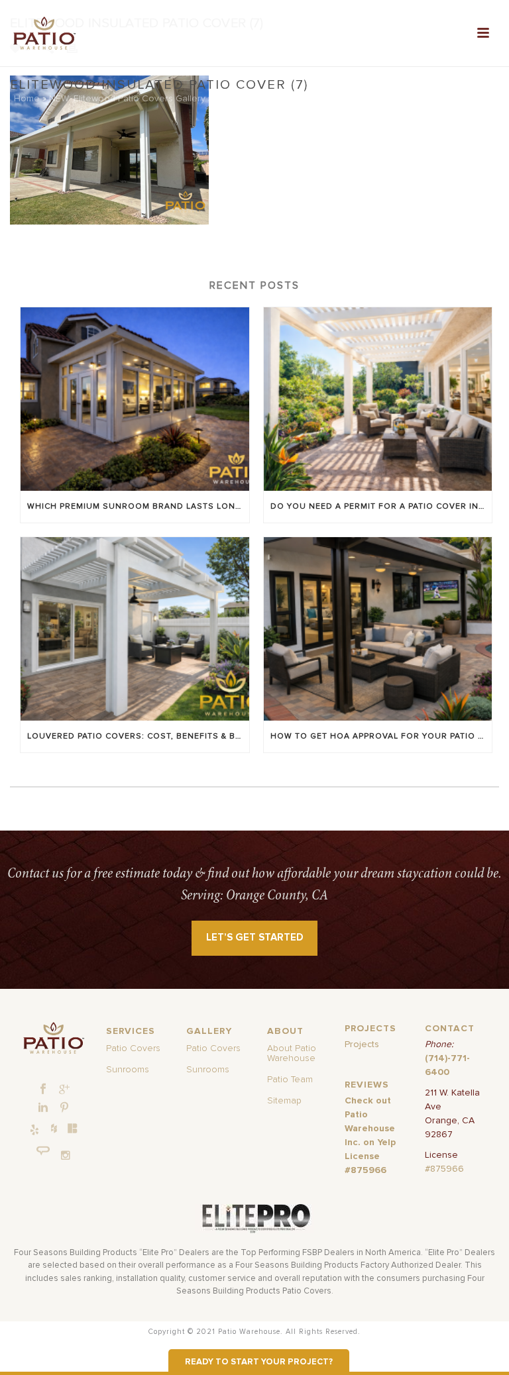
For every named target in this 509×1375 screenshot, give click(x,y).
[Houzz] (53, 1128)
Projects (362, 1044)
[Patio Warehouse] (53, 1038)
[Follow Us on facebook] (43, 1089)
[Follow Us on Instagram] (65, 1155)
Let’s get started (255, 937)
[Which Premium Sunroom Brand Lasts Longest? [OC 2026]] (135, 399)
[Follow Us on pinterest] (64, 1108)
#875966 (444, 1169)
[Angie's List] (43, 1151)
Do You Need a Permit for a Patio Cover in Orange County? (381, 507)
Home (27, 98)
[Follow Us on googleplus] (64, 1089)
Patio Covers (133, 1048)
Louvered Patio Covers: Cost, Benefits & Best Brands (138, 736)
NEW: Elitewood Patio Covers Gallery (127, 98)
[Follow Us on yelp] (34, 1131)
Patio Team (290, 1079)
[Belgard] (73, 1128)
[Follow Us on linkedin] (43, 1108)
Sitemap (284, 1100)
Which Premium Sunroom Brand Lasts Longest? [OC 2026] (138, 507)
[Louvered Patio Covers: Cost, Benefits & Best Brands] (135, 629)
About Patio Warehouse (291, 1053)
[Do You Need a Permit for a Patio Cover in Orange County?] (378, 399)
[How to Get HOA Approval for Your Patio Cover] (378, 629)
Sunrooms (127, 1069)
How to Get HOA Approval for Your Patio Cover (381, 736)
